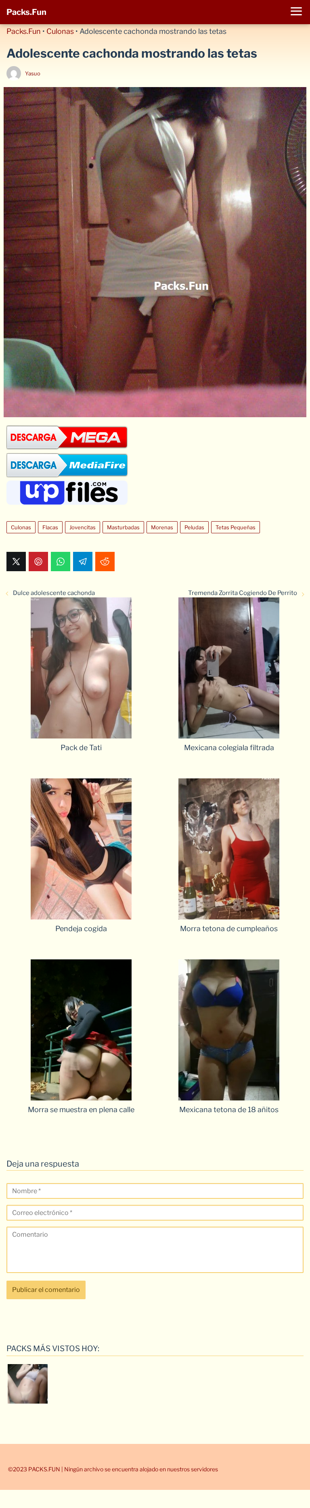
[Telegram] (82, 561)
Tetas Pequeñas (236, 527)
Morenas (162, 527)
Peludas (194, 527)
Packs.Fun (26, 12)
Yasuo (32, 73)
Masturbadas (123, 527)
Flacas (50, 527)
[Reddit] (105, 561)
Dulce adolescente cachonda (54, 593)
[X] (16, 561)
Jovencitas (82, 527)
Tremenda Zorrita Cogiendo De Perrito (242, 593)
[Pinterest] (38, 561)
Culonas (60, 31)
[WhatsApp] (60, 561)
